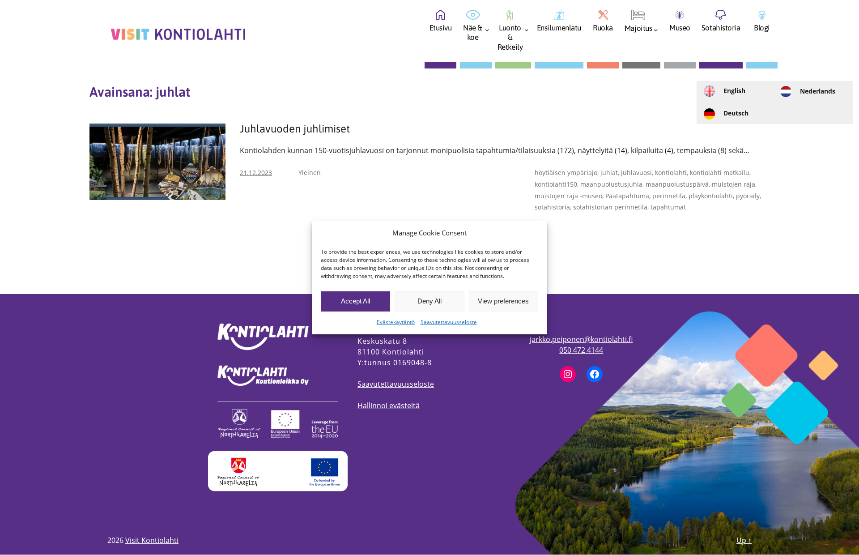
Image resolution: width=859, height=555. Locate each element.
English (734, 90)
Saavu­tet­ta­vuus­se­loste (449, 322)
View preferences (503, 301)
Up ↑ (744, 540)
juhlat (609, 172)
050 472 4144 (581, 350)
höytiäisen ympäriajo (566, 172)
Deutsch (735, 113)
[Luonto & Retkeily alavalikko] (526, 32)
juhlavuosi (636, 172)
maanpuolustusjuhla (611, 184)
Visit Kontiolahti (152, 540)
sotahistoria (552, 207)
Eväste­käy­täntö (396, 322)
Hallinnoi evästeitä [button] (388, 405)
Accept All (355, 301)
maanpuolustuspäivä (677, 184)
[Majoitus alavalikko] (656, 32)
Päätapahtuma (627, 196)
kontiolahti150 (556, 184)
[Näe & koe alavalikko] (487, 32)
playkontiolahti (711, 196)
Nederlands (817, 91)
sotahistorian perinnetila (610, 207)
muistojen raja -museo (568, 196)
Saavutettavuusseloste (395, 384)
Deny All (429, 301)
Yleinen (309, 172)
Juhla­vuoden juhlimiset (295, 129)
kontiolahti (671, 172)
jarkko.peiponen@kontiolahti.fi (581, 339)
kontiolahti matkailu (719, 172)
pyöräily (748, 196)
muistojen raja (733, 184)
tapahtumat (668, 207)
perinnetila (668, 196)
